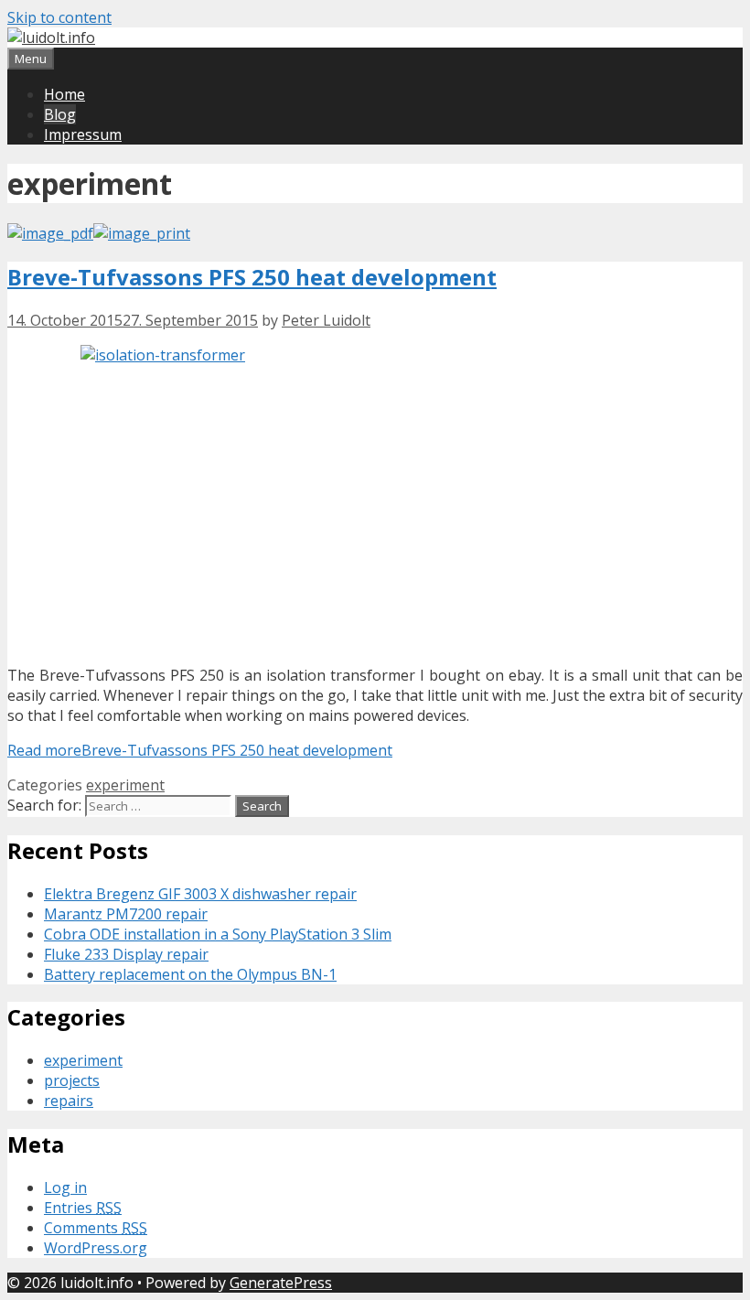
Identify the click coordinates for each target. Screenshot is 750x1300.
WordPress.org (95, 1248)
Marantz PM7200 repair (126, 914)
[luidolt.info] (51, 37)
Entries (83, 1208)
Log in (65, 1187)
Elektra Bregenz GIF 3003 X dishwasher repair (200, 894)
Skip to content (59, 17)
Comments (95, 1228)
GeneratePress (281, 1283)
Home (64, 94)
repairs (68, 1100)
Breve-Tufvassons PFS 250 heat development (252, 277)
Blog (60, 114)
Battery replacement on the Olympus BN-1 (190, 974)
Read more (199, 750)
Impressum (83, 134)
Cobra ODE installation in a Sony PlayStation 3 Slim (217, 934)
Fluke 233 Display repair (126, 954)
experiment (125, 785)
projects (72, 1080)
